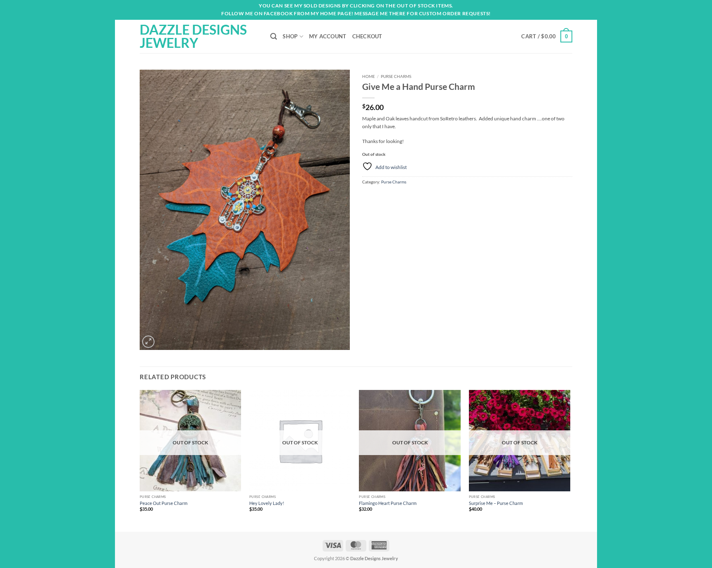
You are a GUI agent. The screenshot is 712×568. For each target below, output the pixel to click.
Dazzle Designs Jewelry (193, 36)
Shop (290, 36)
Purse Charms (396, 76)
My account (328, 36)
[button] (546, 36)
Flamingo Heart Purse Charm (388, 503)
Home (368, 76)
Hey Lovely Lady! (266, 503)
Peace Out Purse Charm (163, 503)
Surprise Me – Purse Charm (496, 503)
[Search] (273, 36)
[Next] (570, 460)
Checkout (367, 36)
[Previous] (140, 460)
